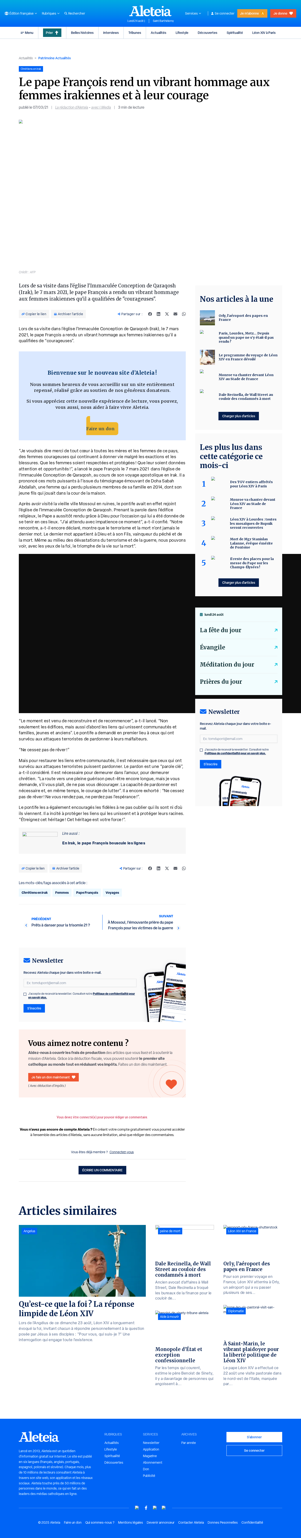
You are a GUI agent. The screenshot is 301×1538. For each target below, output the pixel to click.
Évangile (212, 647)
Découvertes (207, 32)
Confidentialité (252, 1522)
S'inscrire (34, 1008)
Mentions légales (130, 1522)
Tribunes (134, 32)
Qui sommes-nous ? (99, 1522)
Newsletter (151, 1443)
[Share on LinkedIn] (158, 314)
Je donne (280, 13)
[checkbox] (25, 994)
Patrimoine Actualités (54, 58)
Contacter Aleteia (191, 1522)
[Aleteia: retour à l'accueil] (150, 11)
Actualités (158, 32)
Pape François (87, 892)
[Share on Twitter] (167, 314)
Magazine (150, 1456)
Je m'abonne (249, 13)
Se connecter (224, 13)
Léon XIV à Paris (264, 32)
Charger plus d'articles (238, 416)
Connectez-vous (122, 1152)
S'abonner (254, 1437)
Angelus (29, 1231)
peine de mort (170, 1231)
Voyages (112, 892)
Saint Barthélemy (163, 21)
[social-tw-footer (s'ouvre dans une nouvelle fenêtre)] (155, 1507)
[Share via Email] (175, 314)
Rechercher (76, 13)
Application (151, 1449)
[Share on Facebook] (150, 314)
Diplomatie (236, 1311)
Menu (29, 32)
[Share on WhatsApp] (184, 314)
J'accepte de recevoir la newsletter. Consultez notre (81, 995)
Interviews (111, 32)
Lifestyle (182, 32)
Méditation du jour (227, 664)
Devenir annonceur (160, 1522)
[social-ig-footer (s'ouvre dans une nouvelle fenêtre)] (164, 1507)
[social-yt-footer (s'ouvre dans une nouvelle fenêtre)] (137, 1507)
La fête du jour (220, 630)
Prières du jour (221, 681)
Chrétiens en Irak (35, 892)
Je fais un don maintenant (51, 1077)
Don (146, 1469)
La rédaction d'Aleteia (71, 107)
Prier (49, 32)
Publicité (149, 1476)
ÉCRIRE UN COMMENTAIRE (102, 1170)
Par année (188, 1443)
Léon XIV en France (242, 1231)
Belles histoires (82, 32)
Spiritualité (235, 32)
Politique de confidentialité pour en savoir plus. (235, 753)
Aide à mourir (169, 1317)
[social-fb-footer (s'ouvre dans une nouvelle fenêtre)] (146, 1507)
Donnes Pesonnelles (223, 1522)
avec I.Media (101, 107)
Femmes (62, 892)
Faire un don (100, 428)
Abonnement (152, 1462)
